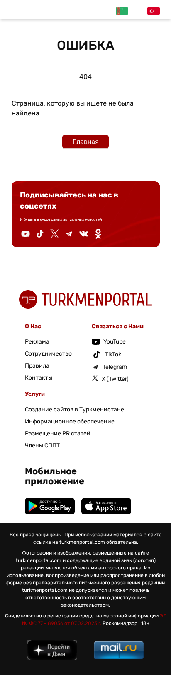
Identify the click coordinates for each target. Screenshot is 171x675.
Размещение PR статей (57, 433)
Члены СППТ (42, 445)
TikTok (113, 354)
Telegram (115, 366)
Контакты (38, 377)
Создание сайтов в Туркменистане (74, 409)
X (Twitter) (115, 378)
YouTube (114, 341)
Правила (37, 365)
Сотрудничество (48, 353)
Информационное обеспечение (70, 421)
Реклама (37, 341)
